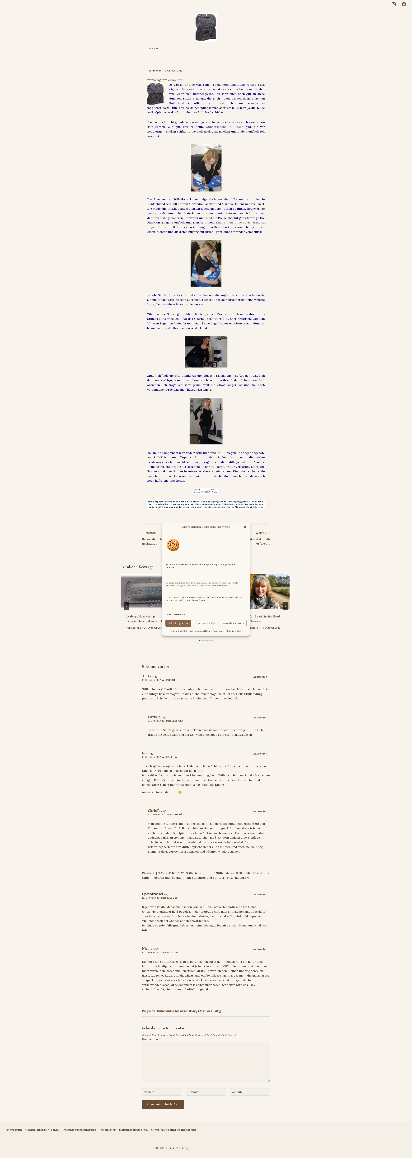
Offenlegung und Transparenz (173, 1130)
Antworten (260, 676)
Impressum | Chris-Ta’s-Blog (227, 631)
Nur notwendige (206, 623)
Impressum (14, 1130)
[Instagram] (393, 4)
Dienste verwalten (176, 614)
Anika (147, 676)
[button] (245, 526)
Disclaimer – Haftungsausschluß (124, 1130)
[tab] (199, 640)
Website (237, 1092)
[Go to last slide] (126, 606)
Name (149, 1092)
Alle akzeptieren (178, 623)
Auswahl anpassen (233, 623)
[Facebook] (404, 4)
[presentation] (147, 591)
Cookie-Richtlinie (179, 631)
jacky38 (157, 70)
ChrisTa (136, 627)
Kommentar (151, 1039)
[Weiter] (285, 606)
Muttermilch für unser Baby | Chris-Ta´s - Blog (188, 1011)
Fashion (152, 48)
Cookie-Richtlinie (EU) (42, 1130)
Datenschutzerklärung (200, 631)
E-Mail (193, 1092)
